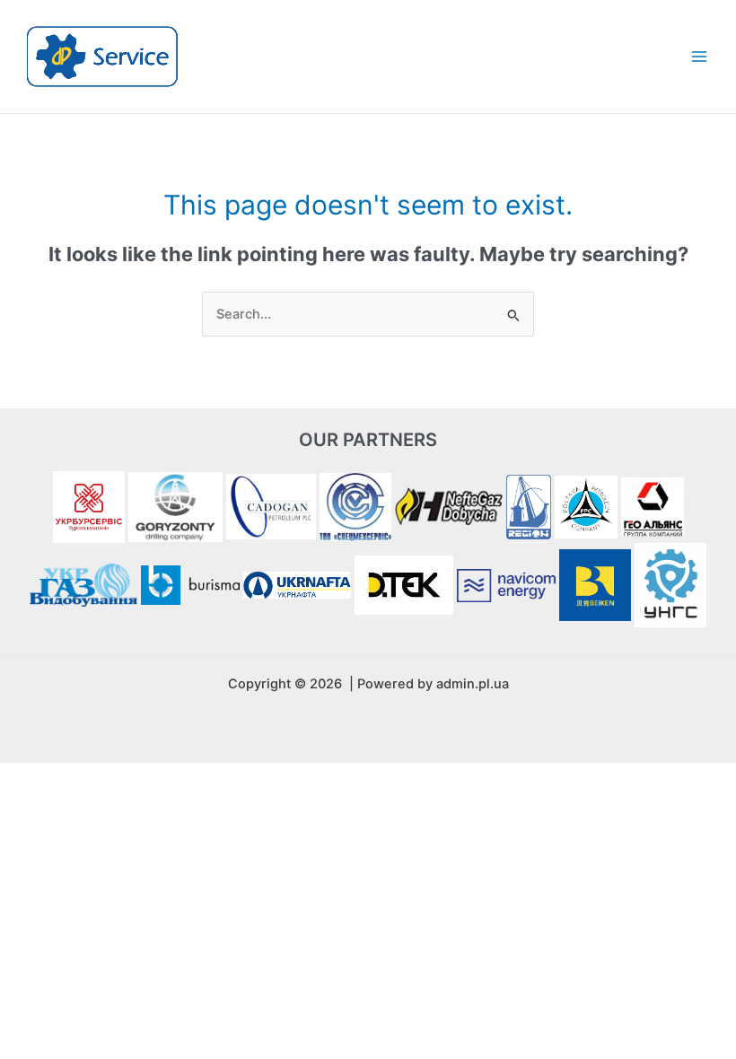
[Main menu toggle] (699, 56)
